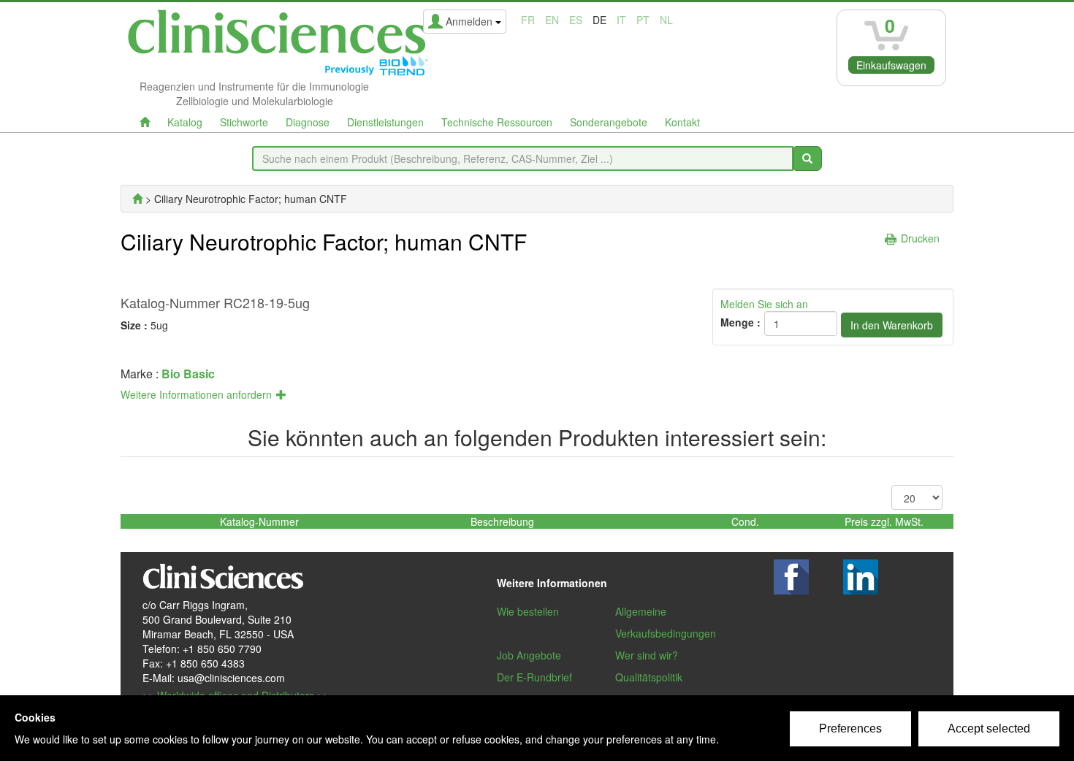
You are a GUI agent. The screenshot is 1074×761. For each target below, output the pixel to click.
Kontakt (682, 122)
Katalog (184, 122)
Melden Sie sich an (764, 304)
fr (528, 19)
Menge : (740, 322)
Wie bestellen (528, 611)
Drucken (920, 238)
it (621, 19)
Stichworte (244, 122)
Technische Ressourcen (496, 122)
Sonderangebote (608, 122)
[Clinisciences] (137, 198)
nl (666, 19)
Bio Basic (188, 373)
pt (643, 19)
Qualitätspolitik (648, 677)
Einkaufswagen (891, 65)
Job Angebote (529, 655)
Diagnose (308, 122)
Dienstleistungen (385, 122)
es (575, 19)
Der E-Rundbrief (534, 677)
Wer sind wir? (646, 655)
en (552, 19)
